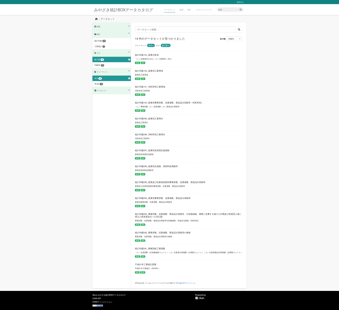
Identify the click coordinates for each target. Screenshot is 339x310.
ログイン (240, 2)
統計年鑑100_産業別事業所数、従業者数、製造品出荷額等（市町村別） (169, 102)
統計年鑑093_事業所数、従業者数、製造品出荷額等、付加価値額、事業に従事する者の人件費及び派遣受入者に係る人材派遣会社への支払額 (188, 215)
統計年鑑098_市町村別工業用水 (150, 134)
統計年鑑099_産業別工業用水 (149, 118)
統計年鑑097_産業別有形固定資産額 (152, 150)
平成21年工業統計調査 (145, 264)
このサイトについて (203, 9)
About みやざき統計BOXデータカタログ (109, 295)
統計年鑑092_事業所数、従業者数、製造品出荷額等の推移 (163, 232)
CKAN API (96, 298)
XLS (143, 63)
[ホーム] (96, 18)
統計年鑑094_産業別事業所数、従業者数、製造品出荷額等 (163, 198)
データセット (169, 9)
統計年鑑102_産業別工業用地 (149, 70)
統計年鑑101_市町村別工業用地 (150, 86)
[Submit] (240, 10)
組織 (181, 9)
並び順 (223, 38)
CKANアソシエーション (102, 301)
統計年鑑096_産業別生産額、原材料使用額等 (156, 166)
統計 (189, 9)
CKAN (199, 298)
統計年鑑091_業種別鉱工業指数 (150, 248)
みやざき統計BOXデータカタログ (123, 9)
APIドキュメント (188, 283)
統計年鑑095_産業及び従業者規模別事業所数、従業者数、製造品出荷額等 (170, 182)
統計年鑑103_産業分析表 (147, 54)
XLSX (137, 63)
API (177, 283)
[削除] (152, 45)
